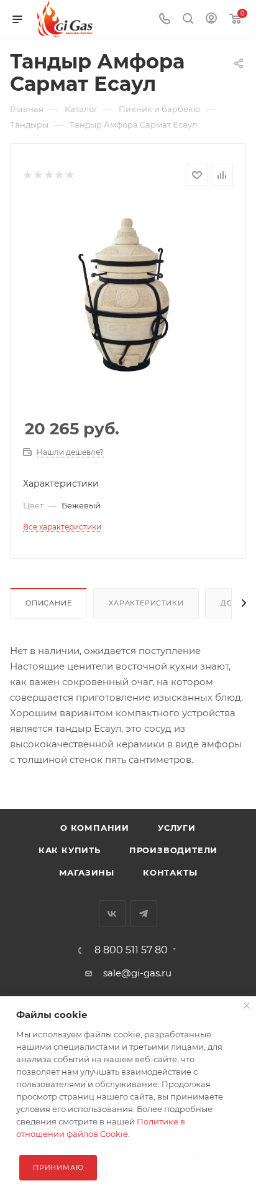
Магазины (86, 872)
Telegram (143, 913)
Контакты (170, 872)
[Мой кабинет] (211, 20)
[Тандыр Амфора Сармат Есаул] (128, 294)
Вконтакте (112, 913)
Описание (48, 603)
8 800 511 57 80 (131, 950)
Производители (173, 850)
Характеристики (146, 603)
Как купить (70, 850)
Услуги (177, 828)
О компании (94, 828)
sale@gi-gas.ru (137, 973)
